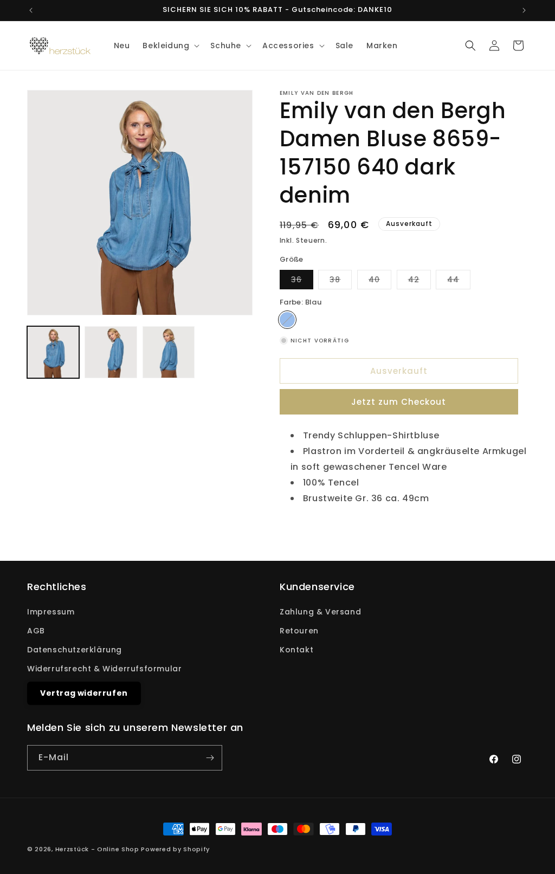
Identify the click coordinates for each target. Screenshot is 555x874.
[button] (170, 45)
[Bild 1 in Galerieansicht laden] (53, 352)
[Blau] (287, 319)
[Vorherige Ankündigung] (31, 10)
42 (419, 281)
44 (458, 281)
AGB (36, 630)
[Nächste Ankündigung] (524, 10)
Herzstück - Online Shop (97, 849)
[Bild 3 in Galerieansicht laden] (169, 352)
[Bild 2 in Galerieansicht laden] (111, 352)
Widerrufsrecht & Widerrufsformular (104, 668)
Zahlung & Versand (320, 611)
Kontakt (296, 649)
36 (302, 281)
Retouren (299, 630)
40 (380, 281)
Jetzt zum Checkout (398, 401)
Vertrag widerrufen (84, 693)
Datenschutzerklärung (74, 649)
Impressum (50, 611)
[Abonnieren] (210, 758)
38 (341, 281)
